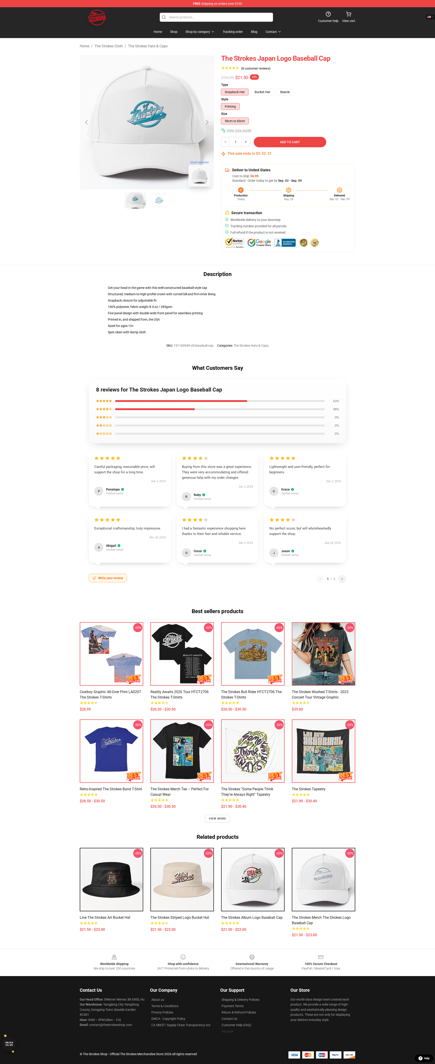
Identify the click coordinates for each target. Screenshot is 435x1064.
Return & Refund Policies (239, 1012)
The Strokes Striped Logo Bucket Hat (179, 917)
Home (84, 46)
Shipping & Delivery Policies (240, 999)
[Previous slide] (87, 122)
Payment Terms (233, 1006)
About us (157, 999)
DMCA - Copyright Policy (168, 1018)
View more (217, 818)
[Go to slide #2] (158, 200)
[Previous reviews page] (320, 579)
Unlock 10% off (9, 1044)
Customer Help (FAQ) (236, 1025)
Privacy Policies (162, 1012)
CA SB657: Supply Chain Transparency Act (180, 1025)
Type (224, 85)
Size (224, 114)
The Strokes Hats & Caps (148, 46)
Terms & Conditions (165, 1006)
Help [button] (427, 1058)
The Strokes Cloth (108, 46)
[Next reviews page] (342, 579)
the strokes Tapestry (309, 789)
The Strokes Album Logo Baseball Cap (252, 917)
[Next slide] (207, 122)
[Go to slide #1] (135, 200)
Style (224, 99)
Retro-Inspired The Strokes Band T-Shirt (111, 789)
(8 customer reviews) (256, 68)
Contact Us (229, 1018)
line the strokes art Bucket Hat (105, 917)
